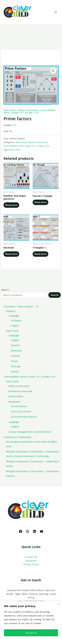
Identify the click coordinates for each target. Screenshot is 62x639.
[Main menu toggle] (55, 12)
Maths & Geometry (28, 110)
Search (5, 289)
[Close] (59, 604)
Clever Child (14, 150)
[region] (31, 620)
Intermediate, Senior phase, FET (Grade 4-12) (29, 111)
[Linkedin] (34, 531)
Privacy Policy (31, 564)
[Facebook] (20, 531)
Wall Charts (9, 110)
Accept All (31, 633)
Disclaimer (31, 560)
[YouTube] (41, 531)
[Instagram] (27, 531)
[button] (53, 71)
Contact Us (31, 557)
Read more (11, 205)
